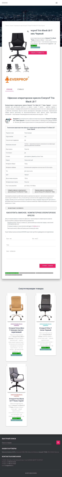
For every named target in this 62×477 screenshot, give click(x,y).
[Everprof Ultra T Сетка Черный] (45, 307)
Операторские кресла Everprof (20, 25)
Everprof (11, 25)
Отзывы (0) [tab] (20, 89)
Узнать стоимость (37, 53)
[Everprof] (17, 79)
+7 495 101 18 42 (11, 462)
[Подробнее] (24, 358)
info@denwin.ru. (36, 226)
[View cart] (59, 3)
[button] (28, 31)
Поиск (58, 442)
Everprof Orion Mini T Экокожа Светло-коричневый (16, 330)
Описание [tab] (9, 89)
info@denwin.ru (9, 465)
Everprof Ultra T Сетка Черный (45, 329)
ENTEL (14, 452)
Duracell (41, 452)
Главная (7, 25)
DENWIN (34, 473)
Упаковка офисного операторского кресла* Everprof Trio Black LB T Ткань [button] (45, 191)
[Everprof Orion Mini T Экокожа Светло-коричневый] (16, 307)
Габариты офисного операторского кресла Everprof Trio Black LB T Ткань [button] (17, 191)
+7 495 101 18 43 (11, 463)
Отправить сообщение (47, 265)
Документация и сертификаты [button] (15, 208)
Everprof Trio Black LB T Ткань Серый (16, 400)
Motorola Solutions (7, 452)
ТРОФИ (45, 452)
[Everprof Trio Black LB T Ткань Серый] (16, 378)
